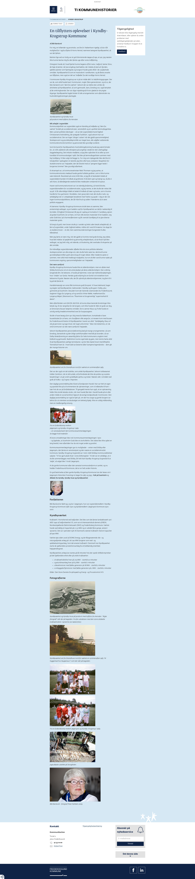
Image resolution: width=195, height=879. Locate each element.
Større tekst (57, 24)
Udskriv (71, 24)
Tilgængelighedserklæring (92, 826)
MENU (53, 11)
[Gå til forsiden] (139, 10)
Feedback (122, 51)
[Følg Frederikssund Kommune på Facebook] (133, 870)
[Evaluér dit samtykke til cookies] (2, 877)
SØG (61, 11)
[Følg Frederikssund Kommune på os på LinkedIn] (141, 870)
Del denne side (130, 854)
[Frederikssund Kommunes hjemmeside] (58, 871)
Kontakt (97, 2)
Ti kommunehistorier (58, 19)
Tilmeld (130, 844)
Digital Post (58, 846)
